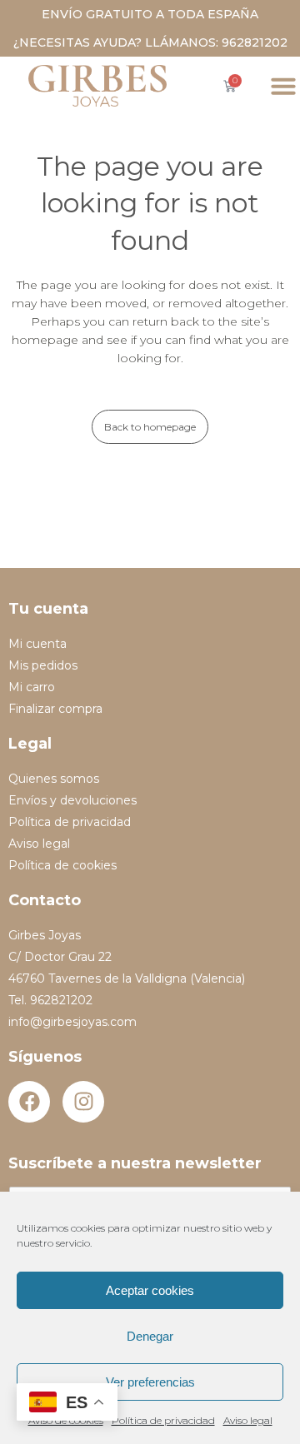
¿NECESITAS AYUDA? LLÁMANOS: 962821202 (150, 42)
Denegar (150, 1336)
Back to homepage (150, 427)
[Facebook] (29, 1102)
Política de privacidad (163, 1420)
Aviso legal (247, 1420)
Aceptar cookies (150, 1290)
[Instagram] (83, 1102)
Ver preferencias (150, 1382)
